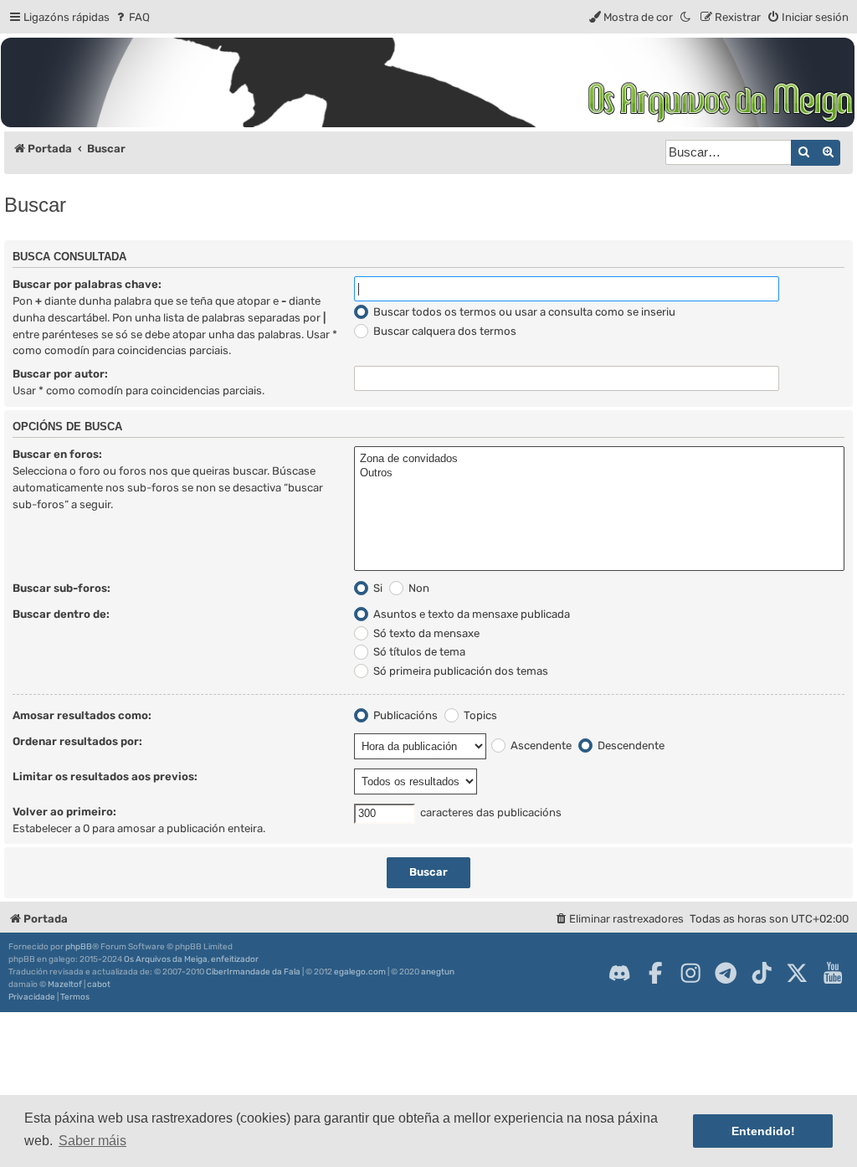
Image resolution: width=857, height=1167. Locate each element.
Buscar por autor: (60, 374)
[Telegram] (725, 973)
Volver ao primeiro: (64, 811)
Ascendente (540, 745)
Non (417, 588)
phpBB (78, 947)
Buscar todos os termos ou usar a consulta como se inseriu (523, 312)
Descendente (630, 745)
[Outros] (599, 473)
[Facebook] (655, 973)
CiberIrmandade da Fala (253, 972)
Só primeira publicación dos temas (459, 671)
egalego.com (360, 972)
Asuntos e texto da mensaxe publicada (470, 614)
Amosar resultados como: (82, 715)
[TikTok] (761, 973)
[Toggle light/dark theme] (686, 17)
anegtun (437, 972)
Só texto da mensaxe (425, 633)
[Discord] (619, 973)
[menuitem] (132, 17)
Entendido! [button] (763, 1131)
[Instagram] (690, 973)
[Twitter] (797, 973)
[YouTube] (833, 973)
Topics (479, 715)
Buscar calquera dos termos (443, 331)
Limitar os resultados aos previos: (105, 776)
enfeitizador (235, 959)
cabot (98, 984)
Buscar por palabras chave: (87, 284)
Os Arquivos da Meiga (166, 959)
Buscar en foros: (57, 454)
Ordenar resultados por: (77, 741)
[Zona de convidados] (599, 459)
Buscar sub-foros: (61, 588)
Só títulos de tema (418, 651)
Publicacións (404, 715)
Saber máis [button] (92, 1141)
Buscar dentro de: (61, 614)
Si (376, 588)
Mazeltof (65, 984)
